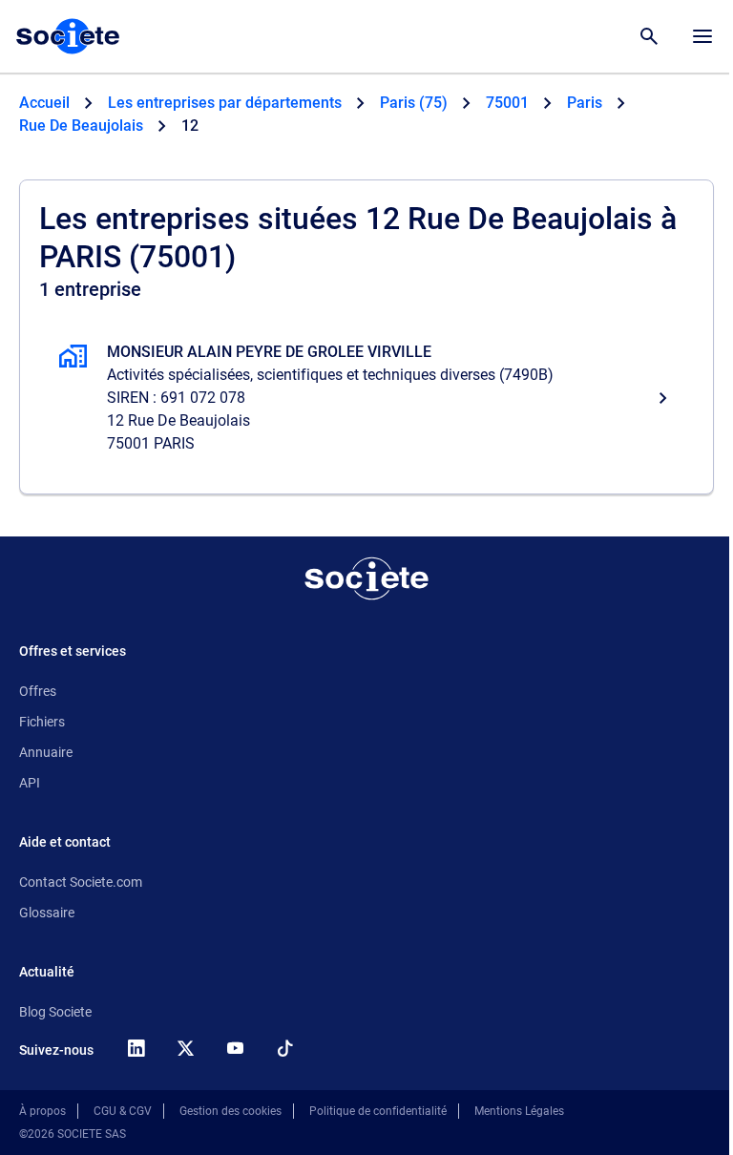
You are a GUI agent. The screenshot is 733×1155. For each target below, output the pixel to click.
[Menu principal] (702, 36)
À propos (42, 1111)
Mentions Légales (519, 1111)
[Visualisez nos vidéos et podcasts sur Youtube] (235, 1048)
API (29, 782)
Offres (37, 691)
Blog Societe (55, 1011)
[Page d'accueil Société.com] (67, 36)
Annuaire (46, 752)
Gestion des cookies (230, 1111)
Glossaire (46, 912)
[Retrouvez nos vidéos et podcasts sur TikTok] (284, 1048)
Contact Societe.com (80, 882)
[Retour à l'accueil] (366, 578)
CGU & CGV (123, 1111)
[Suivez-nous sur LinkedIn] (135, 1048)
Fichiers (42, 721)
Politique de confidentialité (378, 1111)
